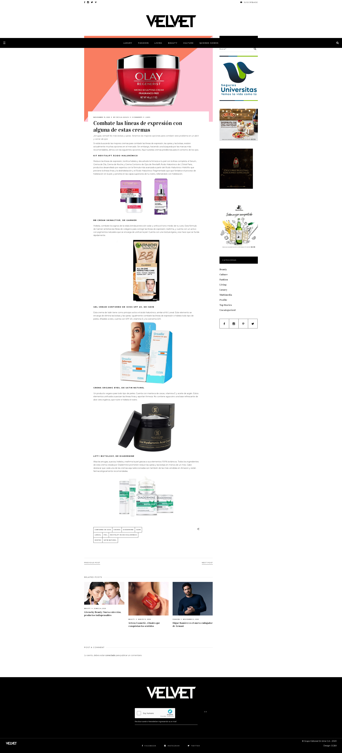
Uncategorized (227, 310)
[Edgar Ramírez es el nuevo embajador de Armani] (193, 598)
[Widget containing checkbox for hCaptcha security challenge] (155, 713)
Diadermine (128, 530)
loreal (98, 535)
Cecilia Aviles (122, 117)
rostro (98, 540)
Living (222, 284)
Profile (223, 299)
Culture (223, 274)
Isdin (138, 530)
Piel (106, 535)
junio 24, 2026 (100, 608)
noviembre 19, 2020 (101, 117)
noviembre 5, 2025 (191, 619)
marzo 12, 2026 (144, 619)
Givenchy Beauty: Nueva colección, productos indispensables (102, 614)
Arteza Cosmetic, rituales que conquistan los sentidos (144, 625)
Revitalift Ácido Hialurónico (123, 535)
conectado (110, 655)
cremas (117, 530)
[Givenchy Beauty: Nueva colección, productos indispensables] (104, 593)
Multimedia (225, 294)
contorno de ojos (103, 530)
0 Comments (137, 117)
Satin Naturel (110, 540)
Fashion (176, 619)
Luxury (223, 289)
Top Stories (225, 305)
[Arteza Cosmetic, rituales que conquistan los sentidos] (148, 598)
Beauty (87, 608)
